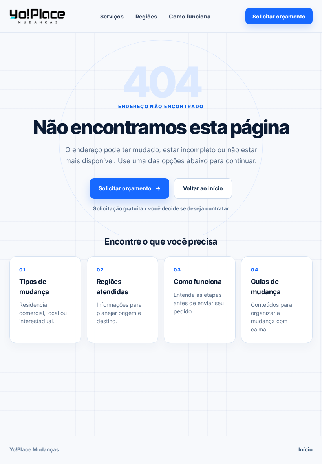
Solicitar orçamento (279, 16)
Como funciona (189, 16)
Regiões (146, 16)
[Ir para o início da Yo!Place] (37, 16)
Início (305, 449)
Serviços (112, 16)
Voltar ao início (203, 188)
